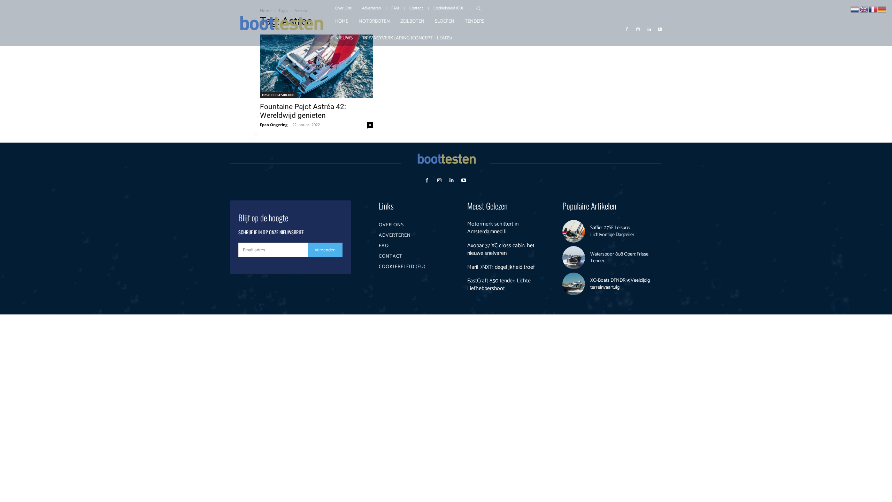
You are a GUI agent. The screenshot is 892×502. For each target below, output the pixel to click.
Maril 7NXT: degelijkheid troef (501, 267)
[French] (873, 9)
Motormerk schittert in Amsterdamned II (492, 227)
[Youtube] (660, 29)
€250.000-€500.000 (278, 94)
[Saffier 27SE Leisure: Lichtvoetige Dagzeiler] (573, 231)
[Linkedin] (649, 29)
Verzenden (325, 249)
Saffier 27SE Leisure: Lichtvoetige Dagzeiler (612, 231)
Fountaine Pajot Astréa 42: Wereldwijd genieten (303, 111)
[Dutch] (855, 9)
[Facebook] (627, 29)
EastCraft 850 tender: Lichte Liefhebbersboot (499, 284)
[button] (478, 8)
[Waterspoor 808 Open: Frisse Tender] (573, 257)
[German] (882, 9)
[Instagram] (638, 29)
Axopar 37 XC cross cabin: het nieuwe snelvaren (501, 249)
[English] (864, 9)
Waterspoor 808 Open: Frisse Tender (619, 257)
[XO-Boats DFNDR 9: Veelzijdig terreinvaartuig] (573, 284)
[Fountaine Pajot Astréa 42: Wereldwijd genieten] (316, 66)
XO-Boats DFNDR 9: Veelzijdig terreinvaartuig (620, 283)
